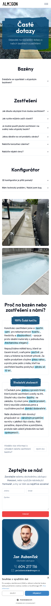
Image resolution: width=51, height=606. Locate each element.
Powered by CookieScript (25, 603)
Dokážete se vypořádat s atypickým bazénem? (19, 81)
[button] (25, 600)
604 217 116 (27, 566)
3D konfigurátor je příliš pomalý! (17, 180)
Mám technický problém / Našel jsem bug (21, 188)
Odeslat (25, 514)
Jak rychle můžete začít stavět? (17, 119)
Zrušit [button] (13, 593)
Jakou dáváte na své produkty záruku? (20, 137)
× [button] (48, 578)
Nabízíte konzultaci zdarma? (15, 144)
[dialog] (25, 590)
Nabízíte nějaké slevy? (13, 151)
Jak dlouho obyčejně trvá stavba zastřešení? (23, 111)
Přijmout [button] (37, 593)
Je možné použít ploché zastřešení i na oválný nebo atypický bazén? (20, 128)
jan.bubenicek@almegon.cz (27, 570)
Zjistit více (40, 449)
